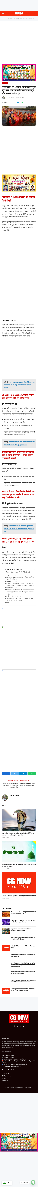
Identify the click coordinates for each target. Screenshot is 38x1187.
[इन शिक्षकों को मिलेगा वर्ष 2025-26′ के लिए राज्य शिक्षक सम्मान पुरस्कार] (6, 948)
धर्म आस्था (5, 83)
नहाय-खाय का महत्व (12, 575)
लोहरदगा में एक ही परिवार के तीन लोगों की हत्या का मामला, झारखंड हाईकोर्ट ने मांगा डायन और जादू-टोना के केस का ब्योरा (18, 494)
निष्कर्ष (8, 602)
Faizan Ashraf (10, 97)
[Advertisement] (19, 44)
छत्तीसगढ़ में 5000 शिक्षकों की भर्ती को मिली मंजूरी (17, 572)
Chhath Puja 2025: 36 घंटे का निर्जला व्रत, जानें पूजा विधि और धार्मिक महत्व (20, 578)
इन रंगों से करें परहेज (12, 587)
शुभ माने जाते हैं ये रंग (12, 581)
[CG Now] (19, 13)
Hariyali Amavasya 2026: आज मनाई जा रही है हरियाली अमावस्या (19, 896)
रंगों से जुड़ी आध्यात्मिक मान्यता (14, 596)
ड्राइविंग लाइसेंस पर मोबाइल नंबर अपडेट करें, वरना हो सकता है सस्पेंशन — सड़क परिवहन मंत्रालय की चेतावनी (18, 454)
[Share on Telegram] (18, 102)
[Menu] (3, 14)
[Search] (35, 14)
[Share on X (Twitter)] (14, 102)
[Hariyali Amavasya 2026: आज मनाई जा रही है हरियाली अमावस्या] (19, 882)
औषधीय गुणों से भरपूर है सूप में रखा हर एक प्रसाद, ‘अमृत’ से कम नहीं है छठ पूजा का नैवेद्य (20, 599)
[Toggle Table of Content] (32, 569)
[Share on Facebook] (10, 102)
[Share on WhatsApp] (22, 102)
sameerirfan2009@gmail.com (17, 1059)
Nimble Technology (27, 1087)
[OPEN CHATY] (33, 1182)
